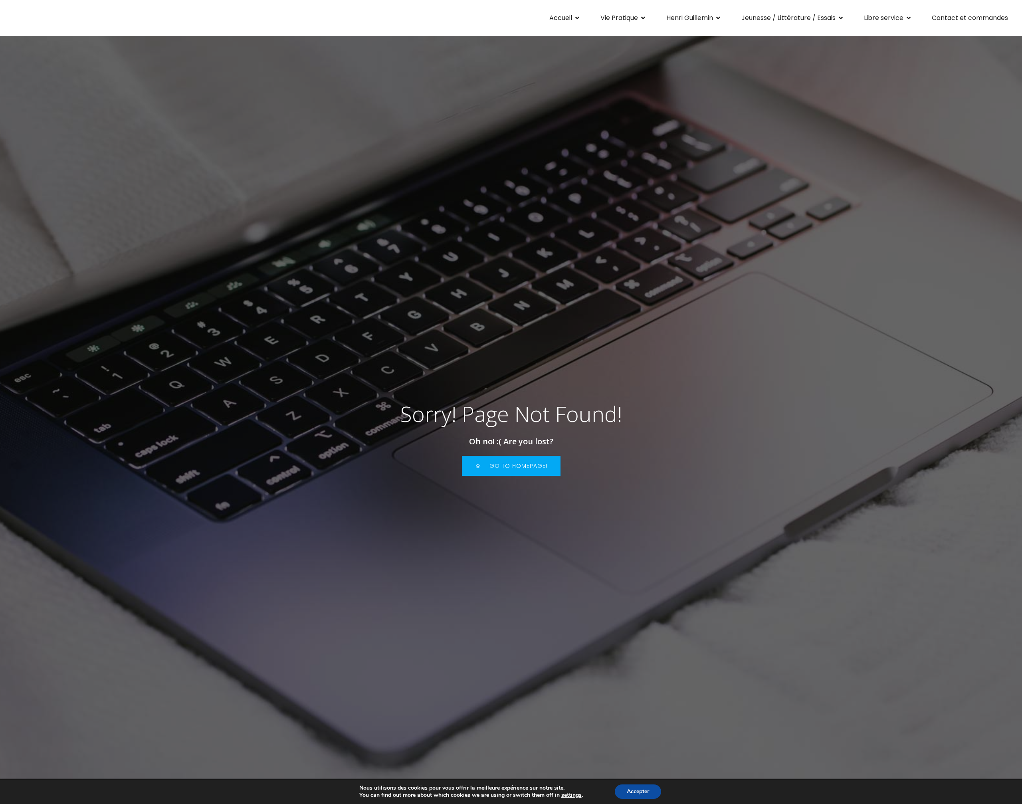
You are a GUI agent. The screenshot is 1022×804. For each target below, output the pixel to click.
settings (571, 795)
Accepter (638, 791)
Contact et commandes (970, 17)
